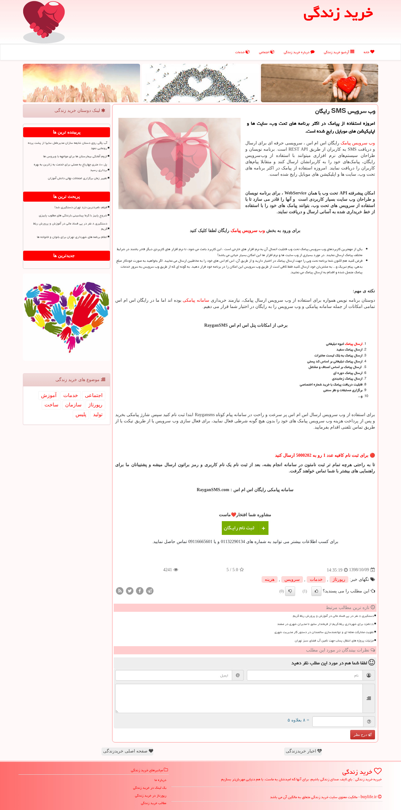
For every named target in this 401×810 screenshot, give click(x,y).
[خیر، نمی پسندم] (290, 591)
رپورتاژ (339, 579)
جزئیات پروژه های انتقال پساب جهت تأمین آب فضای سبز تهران (334, 640)
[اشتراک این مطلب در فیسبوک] (139, 590)
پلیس (81, 414)
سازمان (73, 404)
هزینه (269, 579)
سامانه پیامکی (196, 300)
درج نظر (361, 734)
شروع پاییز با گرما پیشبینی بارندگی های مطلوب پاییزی (73, 215)
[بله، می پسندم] (316, 591)
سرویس (292, 579)
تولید (97, 414)
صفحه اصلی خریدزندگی (126, 751)
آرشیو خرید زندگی (337, 52)
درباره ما (160, 780)
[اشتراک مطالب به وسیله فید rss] (119, 590)
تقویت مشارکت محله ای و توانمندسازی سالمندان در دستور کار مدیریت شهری (324, 632)
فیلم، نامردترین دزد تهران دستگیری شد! (81, 207)
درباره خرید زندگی (297, 52)
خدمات (240, 52)
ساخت (51, 404)
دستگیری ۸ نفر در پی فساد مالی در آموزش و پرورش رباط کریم (333, 616)
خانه (367, 52)
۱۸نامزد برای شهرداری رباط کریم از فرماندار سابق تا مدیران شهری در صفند (325, 624)
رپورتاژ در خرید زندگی (150, 795)
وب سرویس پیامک (358, 143)
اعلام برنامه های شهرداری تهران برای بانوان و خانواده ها (72, 237)
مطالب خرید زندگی (153, 803)
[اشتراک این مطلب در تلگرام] (149, 590)
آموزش (48, 395)
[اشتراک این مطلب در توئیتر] (129, 590)
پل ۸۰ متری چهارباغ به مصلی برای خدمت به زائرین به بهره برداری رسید (70, 167)
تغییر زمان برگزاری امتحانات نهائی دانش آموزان (77, 178)
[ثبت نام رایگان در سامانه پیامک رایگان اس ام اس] (245, 528)
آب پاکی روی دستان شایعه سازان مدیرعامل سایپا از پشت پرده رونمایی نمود (67, 145)
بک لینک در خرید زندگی (149, 787)
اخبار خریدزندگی (301, 751)
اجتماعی (264, 52)
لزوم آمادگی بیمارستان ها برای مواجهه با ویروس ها (75, 156)
